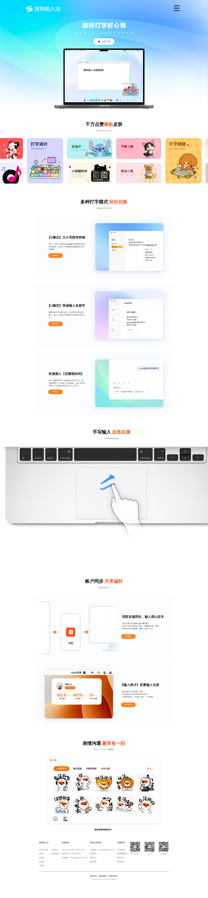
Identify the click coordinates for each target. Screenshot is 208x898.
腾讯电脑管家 (122, 853)
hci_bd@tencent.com (106, 850)
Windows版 (43, 850)
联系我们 (93, 853)
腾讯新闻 (120, 861)
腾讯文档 (120, 857)
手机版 (41, 857)
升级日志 (54, 850)
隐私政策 (102, 876)
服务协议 (93, 876)
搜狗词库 (93, 861)
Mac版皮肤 (55, 853)
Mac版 (41, 853)
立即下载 (105, 41)
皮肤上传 (93, 857)
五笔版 (41, 865)
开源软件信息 (113, 876)
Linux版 (41, 861)
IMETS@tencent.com (78, 857)
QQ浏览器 (121, 850)
